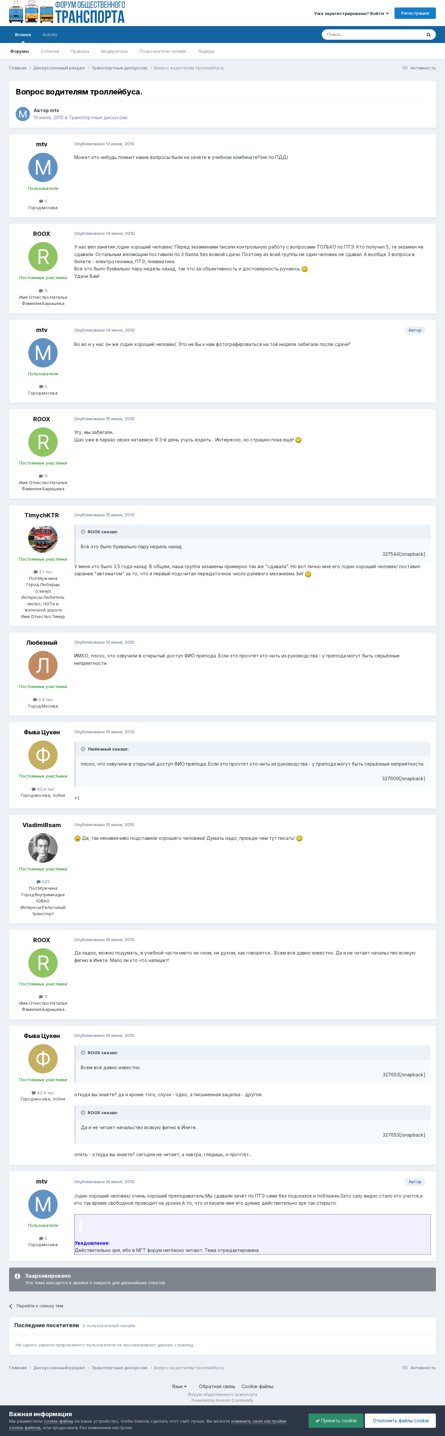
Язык (178, 1386)
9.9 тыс (45, 699)
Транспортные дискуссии (98, 117)
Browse (23, 34)
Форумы (19, 51)
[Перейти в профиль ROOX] (43, 256)
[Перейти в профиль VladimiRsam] (43, 848)
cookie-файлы (58, 1421)
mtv (54, 110)
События (50, 51)
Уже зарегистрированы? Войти (350, 13)
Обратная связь (217, 1386)
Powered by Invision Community (222, 1400)
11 (45, 290)
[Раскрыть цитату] (84, 531)
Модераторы (114, 51)
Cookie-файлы (257, 1386)
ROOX (41, 233)
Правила (80, 51)
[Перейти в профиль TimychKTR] (43, 538)
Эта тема (404, 34)
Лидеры (206, 51)
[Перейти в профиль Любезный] (43, 665)
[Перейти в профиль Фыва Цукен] (43, 755)
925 (45, 881)
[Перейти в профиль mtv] (23, 114)
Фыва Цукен (42, 732)
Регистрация (415, 13)
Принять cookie (338, 1420)
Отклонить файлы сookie (400, 1420)
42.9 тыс (45, 789)
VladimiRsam (41, 825)
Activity (50, 34)
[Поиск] (429, 34)
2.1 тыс (45, 571)
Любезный (41, 642)
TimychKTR (41, 515)
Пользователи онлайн (162, 51)
